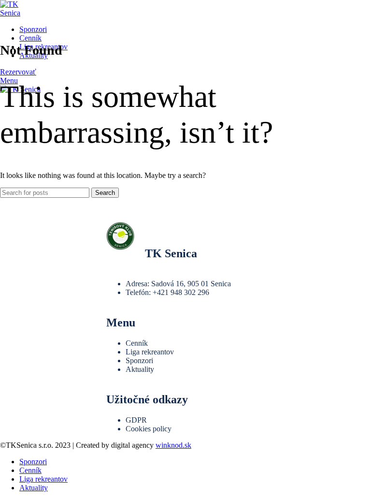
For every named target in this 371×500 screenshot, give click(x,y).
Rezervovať (18, 72)
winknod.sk (173, 445)
